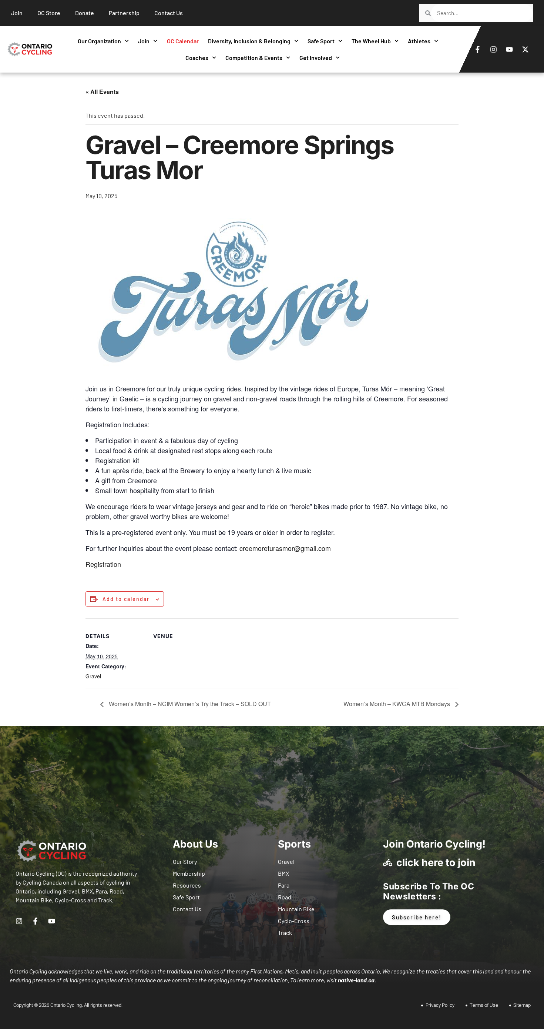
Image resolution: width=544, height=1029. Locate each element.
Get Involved (315, 57)
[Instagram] (494, 49)
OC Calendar (183, 40)
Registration (103, 564)
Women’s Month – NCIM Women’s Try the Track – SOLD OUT (189, 703)
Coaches (196, 57)
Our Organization (99, 40)
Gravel (93, 676)
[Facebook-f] (478, 49)
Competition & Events (253, 57)
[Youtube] (510, 49)
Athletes (419, 40)
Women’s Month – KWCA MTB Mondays (397, 703)
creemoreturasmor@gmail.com (285, 548)
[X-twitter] (525, 49)
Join (144, 40)
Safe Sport (321, 40)
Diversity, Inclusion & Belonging (249, 40)
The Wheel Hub (371, 40)
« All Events (102, 91)
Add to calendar (126, 599)
